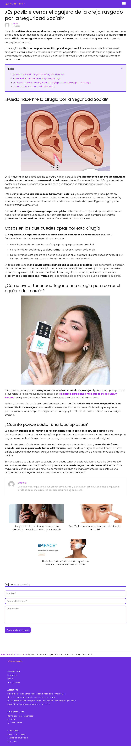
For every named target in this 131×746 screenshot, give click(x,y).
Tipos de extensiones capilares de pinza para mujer (31, 697)
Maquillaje (12, 675)
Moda (10, 679)
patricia (15, 24)
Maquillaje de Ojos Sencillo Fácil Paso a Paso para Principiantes (36, 694)
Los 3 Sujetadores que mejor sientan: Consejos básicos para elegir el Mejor (41, 700)
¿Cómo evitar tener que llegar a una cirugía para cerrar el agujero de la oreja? (52, 82)
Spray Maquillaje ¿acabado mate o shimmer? (28, 704)
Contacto (11, 719)
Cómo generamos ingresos (20, 716)
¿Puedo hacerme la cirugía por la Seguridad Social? (38, 74)
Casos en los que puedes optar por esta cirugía (37, 78)
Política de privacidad (17, 738)
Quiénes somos (14, 723)
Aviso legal (12, 741)
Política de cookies (16, 734)
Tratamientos (13, 682)
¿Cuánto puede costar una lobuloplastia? (34, 86)
